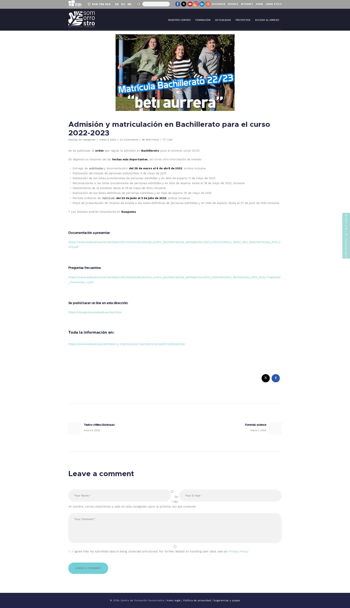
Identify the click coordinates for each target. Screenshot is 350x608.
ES (117, 4)
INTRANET (247, 4)
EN (129, 4)
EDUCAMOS (218, 4)
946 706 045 (101, 4)
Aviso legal (174, 600)
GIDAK (259, 4)
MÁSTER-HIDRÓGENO (346, 235)
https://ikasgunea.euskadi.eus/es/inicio (95, 312)
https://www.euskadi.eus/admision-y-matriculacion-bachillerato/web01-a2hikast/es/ (126, 344)
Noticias (72, 139)
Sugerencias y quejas (226, 600)
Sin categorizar (87, 139)
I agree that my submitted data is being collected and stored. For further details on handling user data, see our (160, 551)
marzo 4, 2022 (108, 139)
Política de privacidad (197, 600)
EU (123, 4)
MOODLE (233, 4)
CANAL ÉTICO (274, 4)
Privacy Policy (238, 551)
